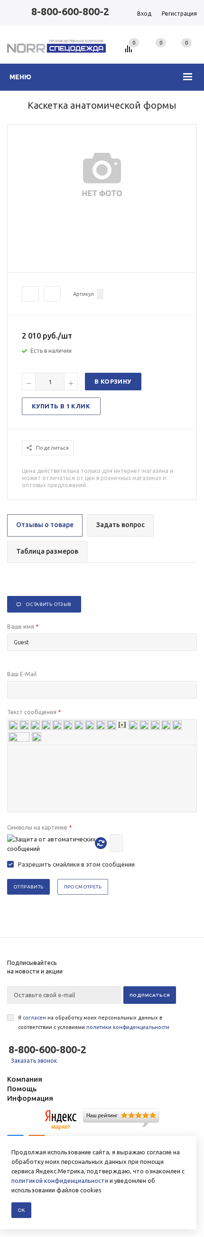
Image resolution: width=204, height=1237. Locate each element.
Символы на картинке (39, 827)
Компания (24, 1079)
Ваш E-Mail (22, 674)
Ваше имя (22, 626)
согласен (34, 1017)
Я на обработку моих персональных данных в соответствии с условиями (93, 1022)
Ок (21, 1210)
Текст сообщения (34, 712)
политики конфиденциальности (127, 1027)
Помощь (22, 1089)
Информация (30, 1098)
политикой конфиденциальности (59, 1180)
